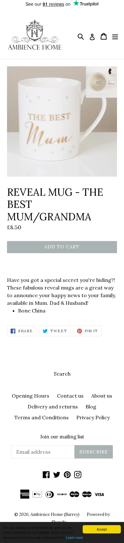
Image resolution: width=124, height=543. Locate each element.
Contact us (70, 396)
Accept (102, 529)
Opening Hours (30, 396)
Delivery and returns (53, 406)
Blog (91, 406)
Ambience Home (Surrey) (55, 514)
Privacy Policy (93, 417)
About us (101, 396)
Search (62, 374)
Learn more (74, 537)
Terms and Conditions (41, 417)
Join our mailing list (62, 437)
